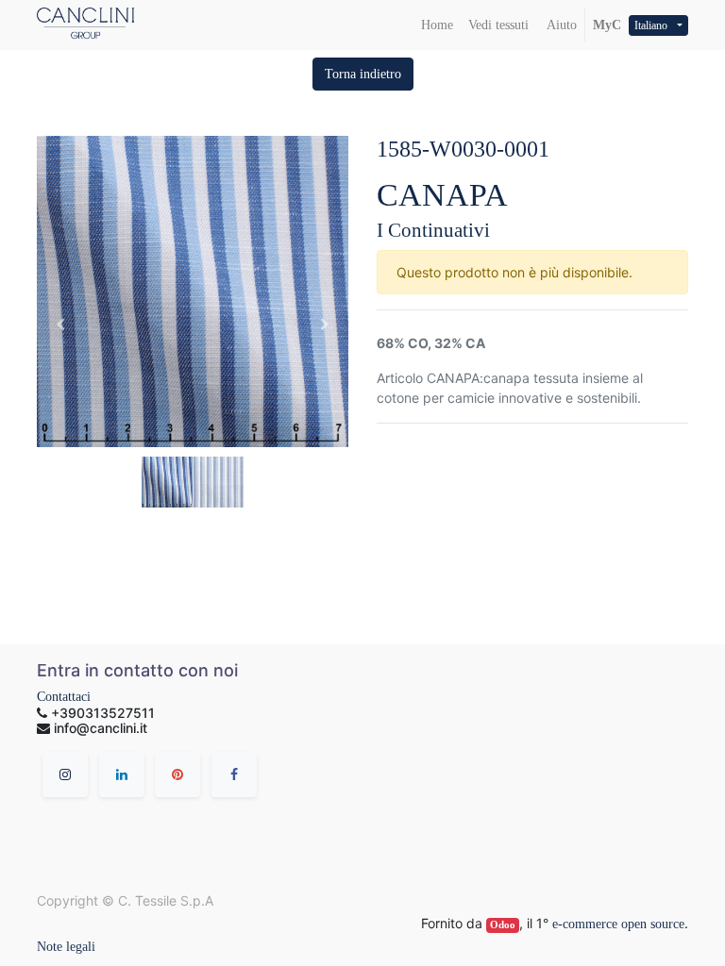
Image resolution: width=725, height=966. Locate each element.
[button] (362, 74)
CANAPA (442, 194)
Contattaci (64, 697)
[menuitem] (437, 25)
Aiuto (560, 25)
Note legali (66, 947)
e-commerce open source (618, 924)
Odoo (502, 925)
